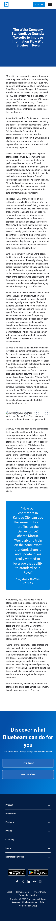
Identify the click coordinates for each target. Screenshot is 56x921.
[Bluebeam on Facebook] (17, 882)
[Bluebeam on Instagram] (40, 882)
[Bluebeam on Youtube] (34, 882)
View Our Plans (28, 774)
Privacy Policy (39, 892)
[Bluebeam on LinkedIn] (29, 882)
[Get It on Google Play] (38, 872)
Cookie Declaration (28, 895)
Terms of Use (22, 892)
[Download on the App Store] (17, 872)
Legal (9, 892)
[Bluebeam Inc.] (6, 4)
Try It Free (39, 4)
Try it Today (28, 763)
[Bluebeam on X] (23, 882)
